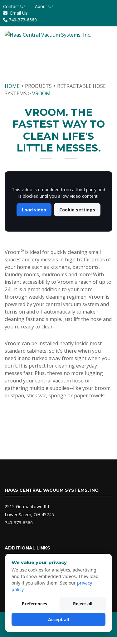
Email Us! (19, 13)
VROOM (41, 93)
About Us (44, 6)
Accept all (58, 619)
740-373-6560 (23, 20)
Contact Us (14, 6)
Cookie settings (77, 210)
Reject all (82, 604)
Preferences (34, 604)
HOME (12, 86)
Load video (34, 210)
